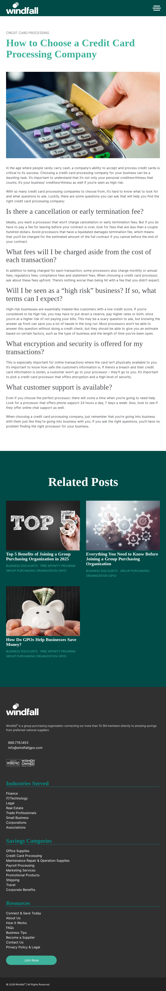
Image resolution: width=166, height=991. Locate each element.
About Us (13, 918)
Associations (16, 827)
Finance (12, 793)
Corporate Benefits (20, 890)
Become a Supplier (20, 937)
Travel (10, 885)
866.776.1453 (18, 743)
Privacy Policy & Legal (23, 947)
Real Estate (14, 808)
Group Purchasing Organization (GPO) (36, 570)
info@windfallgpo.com (25, 748)
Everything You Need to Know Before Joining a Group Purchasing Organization (122, 558)
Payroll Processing (20, 865)
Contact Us (14, 942)
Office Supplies (17, 851)
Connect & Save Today (23, 913)
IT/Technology (17, 798)
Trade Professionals (21, 813)
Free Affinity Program (57, 565)
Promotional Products (22, 875)
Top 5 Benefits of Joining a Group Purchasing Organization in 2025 (38, 556)
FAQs (10, 928)
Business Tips (16, 933)
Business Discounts (22, 565)
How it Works (16, 923)
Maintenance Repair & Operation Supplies (37, 861)
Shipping (12, 880)
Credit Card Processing (27, 33)
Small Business (17, 818)
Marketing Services (20, 870)
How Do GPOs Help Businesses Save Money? (41, 642)
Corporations (16, 822)
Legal (10, 803)
